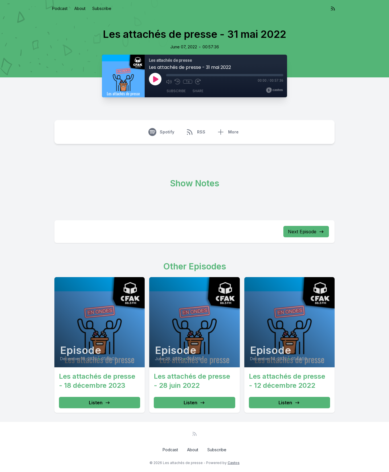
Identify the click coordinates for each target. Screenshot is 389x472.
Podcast (59, 8)
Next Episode (302, 231)
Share (198, 90)
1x (188, 82)
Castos (233, 463)
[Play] (155, 79)
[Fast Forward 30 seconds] (198, 81)
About (79, 8)
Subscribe (101, 8)
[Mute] (169, 81)
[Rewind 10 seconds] (177, 81)
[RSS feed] (333, 8)
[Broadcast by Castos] (274, 90)
